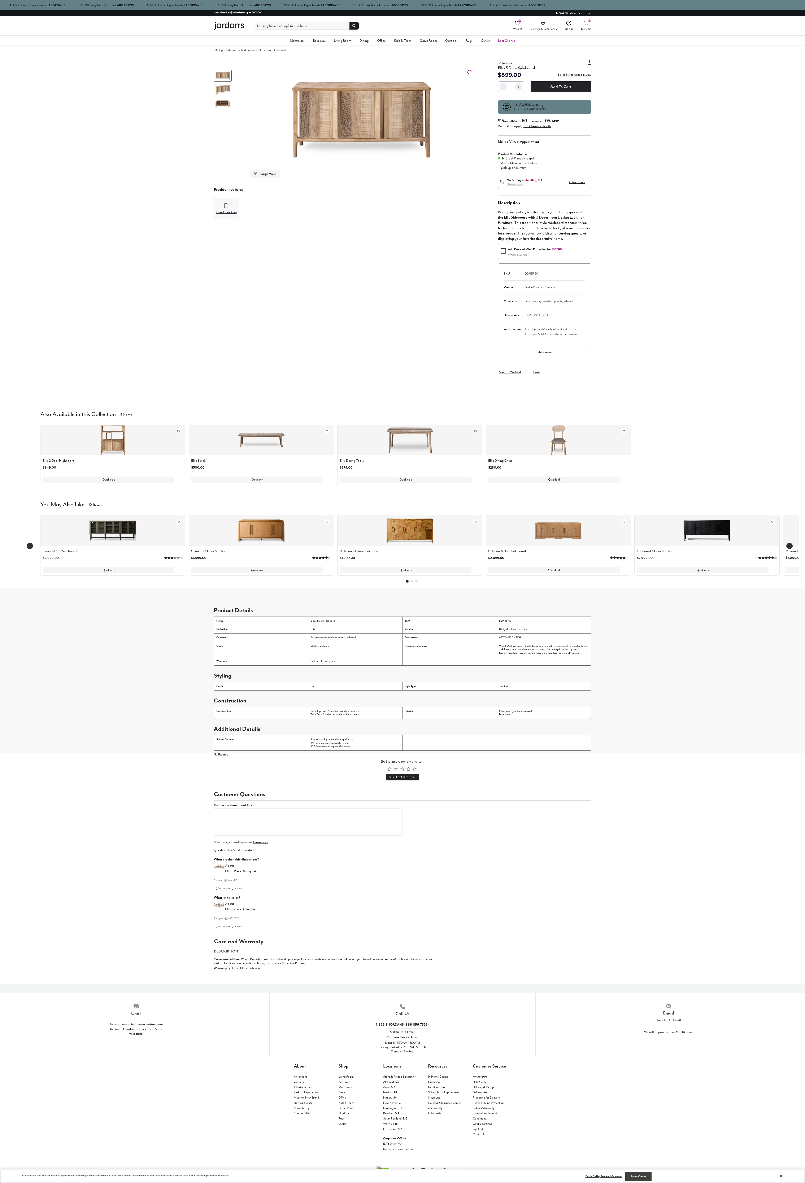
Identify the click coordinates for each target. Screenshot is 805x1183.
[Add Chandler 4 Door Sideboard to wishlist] (327, 521)
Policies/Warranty (483, 1108)
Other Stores (577, 182)
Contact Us (480, 1134)
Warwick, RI (390, 1124)
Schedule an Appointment (444, 1092)
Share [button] (589, 65)
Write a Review (402, 777)
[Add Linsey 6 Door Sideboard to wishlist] (178, 521)
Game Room (428, 41)
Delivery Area (481, 1092)
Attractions (300, 1076)
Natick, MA (390, 1097)
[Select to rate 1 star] (389, 769)
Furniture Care (437, 1087)
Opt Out (478, 1129)
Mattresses (297, 41)
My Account (480, 1076)
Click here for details (537, 126)
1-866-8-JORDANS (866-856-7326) (402, 1024)
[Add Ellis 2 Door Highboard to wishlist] (178, 431)
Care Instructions (226, 212)
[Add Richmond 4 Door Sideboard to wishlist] (475, 521)
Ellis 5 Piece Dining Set (240, 909)
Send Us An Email (668, 1020)
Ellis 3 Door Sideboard (272, 50)
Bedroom (319, 41)
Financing (434, 1082)
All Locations (391, 1082)
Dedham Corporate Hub (398, 1149)
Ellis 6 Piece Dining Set (240, 871)
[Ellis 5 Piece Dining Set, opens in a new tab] (219, 907)
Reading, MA (391, 1113)
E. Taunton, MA (392, 1129)
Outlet (485, 41)
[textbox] (308, 822)
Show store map (515, 184)
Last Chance (506, 41)
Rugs (469, 41)
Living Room (342, 41)
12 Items (95, 504)
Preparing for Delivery (486, 1097)
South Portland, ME (395, 1118)
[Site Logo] (229, 26)
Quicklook (109, 479)
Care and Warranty (238, 941)
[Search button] (354, 26)
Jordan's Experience (306, 1092)
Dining (364, 41)
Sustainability (302, 1113)
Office (381, 41)
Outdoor (451, 41)
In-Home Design (438, 1076)
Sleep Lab (434, 1097)
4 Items (126, 414)
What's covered (517, 255)
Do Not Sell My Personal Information (604, 1176)
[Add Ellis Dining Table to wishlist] (475, 431)
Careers (299, 1082)
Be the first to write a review (574, 74)
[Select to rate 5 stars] (415, 769)
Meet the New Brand (306, 1097)
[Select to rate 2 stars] (396, 769)
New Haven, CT (393, 1103)
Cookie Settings (482, 1124)
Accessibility (435, 1108)
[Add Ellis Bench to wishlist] (327, 431)
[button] (361, 119)
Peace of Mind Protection (488, 1103)
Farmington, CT (393, 1108)
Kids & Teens (402, 41)
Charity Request (303, 1087)
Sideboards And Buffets (240, 50)
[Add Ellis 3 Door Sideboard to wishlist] (469, 72)
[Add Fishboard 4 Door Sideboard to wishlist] (772, 521)
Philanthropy (301, 1108)
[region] (402, 1176)
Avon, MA (389, 1087)
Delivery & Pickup (483, 1087)
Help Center (480, 1082)
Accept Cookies (638, 1176)
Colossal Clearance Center (444, 1103)
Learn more (260, 842)
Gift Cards (434, 1113)
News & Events (303, 1103)
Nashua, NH (390, 1092)
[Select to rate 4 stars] (408, 769)
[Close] (781, 1175)
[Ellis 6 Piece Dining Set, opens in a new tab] (219, 869)
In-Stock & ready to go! (518, 158)
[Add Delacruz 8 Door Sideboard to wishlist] (624, 521)
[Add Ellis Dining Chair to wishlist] (624, 431)
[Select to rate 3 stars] (402, 769)
